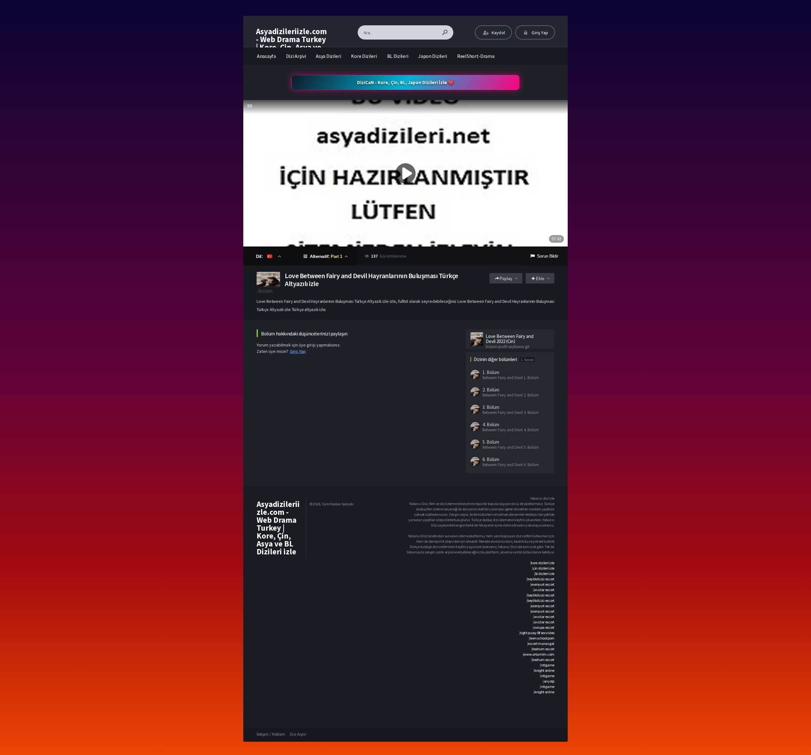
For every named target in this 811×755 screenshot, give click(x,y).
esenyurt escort (542, 584)
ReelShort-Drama (476, 56)
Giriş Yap (539, 32)
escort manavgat (541, 643)
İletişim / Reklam (271, 734)
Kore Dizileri (364, 56)
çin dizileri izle (543, 568)
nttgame (547, 665)
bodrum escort (543, 648)
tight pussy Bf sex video (537, 632)
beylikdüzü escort (540, 579)
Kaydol (498, 32)
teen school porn (542, 638)
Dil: (260, 256)
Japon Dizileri (432, 56)
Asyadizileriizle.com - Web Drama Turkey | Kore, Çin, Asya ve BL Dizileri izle (291, 43)
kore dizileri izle (542, 562)
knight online (544, 670)
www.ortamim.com (538, 654)
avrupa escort (543, 627)
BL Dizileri (397, 56)
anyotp (549, 681)
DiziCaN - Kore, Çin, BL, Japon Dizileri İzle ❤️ (405, 82)
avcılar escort (544, 589)
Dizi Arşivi (296, 56)
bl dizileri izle (544, 573)
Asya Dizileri (328, 56)
